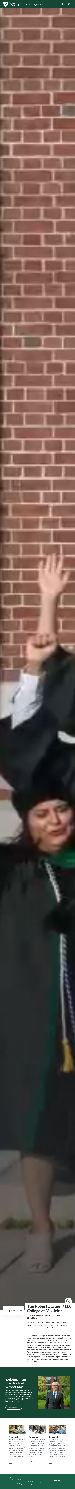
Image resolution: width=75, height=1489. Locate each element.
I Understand (57, 1480)
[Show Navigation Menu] (68, 3)
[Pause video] (68, 1301)
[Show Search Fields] (62, 3)
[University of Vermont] (11, 6)
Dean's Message (14, 1407)
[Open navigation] (21, 1310)
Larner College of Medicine (36, 4)
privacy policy (36, 1484)
